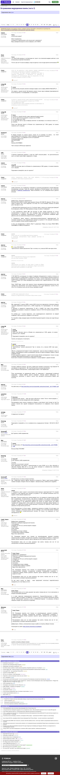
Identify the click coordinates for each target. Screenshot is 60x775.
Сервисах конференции (23, 190)
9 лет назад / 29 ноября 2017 (18, 132)
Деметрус (15, 515)
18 (33, 24)
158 (44, 24)
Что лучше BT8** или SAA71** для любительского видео (14, 748)
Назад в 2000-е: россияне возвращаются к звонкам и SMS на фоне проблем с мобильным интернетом (24, 728)
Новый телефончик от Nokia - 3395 (10, 738)
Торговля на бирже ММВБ (8, 672)
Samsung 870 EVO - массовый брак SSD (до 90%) (13, 671)
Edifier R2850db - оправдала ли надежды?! (12, 686)
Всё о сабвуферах (7, 677)
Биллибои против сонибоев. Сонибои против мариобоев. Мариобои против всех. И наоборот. (22, 667)
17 (31, 24)
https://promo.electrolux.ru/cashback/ (32, 626)
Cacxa (14, 584)
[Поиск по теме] (56, 25)
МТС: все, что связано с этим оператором (11, 674)
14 (25, 24)
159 (47, 24)
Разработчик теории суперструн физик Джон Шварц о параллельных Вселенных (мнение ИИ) (23, 699)
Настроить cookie (16, 769)
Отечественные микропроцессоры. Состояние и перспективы (16, 691)
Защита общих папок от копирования (11, 737)
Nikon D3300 (5, 694)
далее (50, 24)
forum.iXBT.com (29, 771)
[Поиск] (49, 2)
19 (35, 24)
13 (23, 24)
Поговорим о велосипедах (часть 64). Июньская (13, 684)
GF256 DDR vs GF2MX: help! (8, 735)
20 (37, 24)
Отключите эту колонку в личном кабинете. (10, 750)
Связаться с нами (5, 768)
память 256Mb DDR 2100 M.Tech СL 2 (10, 743)
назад (8, 24)
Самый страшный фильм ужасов (10, 692)
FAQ (24, 768)
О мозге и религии (8, 700)
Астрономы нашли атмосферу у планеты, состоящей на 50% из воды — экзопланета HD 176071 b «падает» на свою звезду (28, 715)
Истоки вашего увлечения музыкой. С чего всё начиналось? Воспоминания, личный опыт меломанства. (25, 679)
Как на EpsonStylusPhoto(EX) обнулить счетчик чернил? (14, 745)
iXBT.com (4, 771)
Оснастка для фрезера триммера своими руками (14, 703)
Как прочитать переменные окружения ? (11, 740)
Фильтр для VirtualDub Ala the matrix (12, 702)
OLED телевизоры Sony (8, 683)
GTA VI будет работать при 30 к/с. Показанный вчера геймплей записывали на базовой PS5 (22, 711)
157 (42, 24)
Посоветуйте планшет (7, 689)
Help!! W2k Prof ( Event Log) (8, 733)
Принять (44, 773)
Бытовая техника (4, 6)
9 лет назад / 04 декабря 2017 (18, 639)
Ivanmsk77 (15, 80)
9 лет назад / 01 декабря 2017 (18, 393)
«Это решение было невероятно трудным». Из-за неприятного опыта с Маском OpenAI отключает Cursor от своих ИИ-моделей (29, 709)
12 (21, 24)
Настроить (50, 773)
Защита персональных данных (26, 769)
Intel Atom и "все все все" (8, 663)
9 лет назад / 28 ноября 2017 (18, 32)
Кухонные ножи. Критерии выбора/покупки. (12, 664)
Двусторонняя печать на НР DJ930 (10, 746)
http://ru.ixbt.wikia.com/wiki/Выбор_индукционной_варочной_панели (17, 30)
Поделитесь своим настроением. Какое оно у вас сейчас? (15, 675)
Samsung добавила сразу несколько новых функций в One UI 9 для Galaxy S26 (19, 708)
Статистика (28, 768)
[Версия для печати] (54, 25)
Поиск (21, 768)
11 (19, 24)
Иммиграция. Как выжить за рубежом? (11, 666)
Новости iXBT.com (5, 706)
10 (17, 24)
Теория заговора (6, 688)
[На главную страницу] (6, 2)
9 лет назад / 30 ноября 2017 (18, 364)
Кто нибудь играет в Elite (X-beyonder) (11, 741)
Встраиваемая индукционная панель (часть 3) (18, 8)
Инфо (57, 32)
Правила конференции (15, 768)
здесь (12, 12)
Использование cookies (7, 769)
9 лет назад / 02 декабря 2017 (18, 519)
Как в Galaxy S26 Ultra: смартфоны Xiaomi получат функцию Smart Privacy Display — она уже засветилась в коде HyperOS (28, 718)
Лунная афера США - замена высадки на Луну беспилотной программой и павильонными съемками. (24, 669)
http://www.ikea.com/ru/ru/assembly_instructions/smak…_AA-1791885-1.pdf (40, 386)
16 (29, 24)
